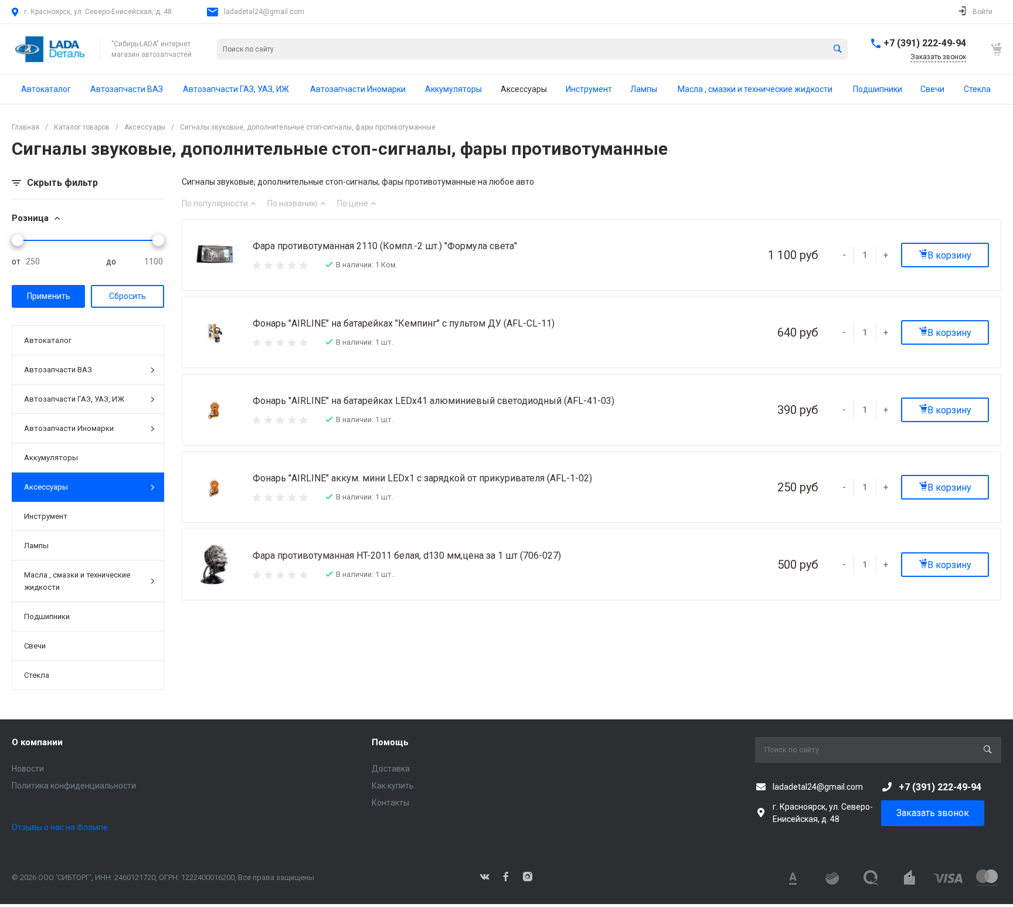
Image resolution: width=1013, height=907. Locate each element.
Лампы (36, 545)
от (16, 261)
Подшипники (47, 616)
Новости (28, 768)
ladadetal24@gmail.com (264, 12)
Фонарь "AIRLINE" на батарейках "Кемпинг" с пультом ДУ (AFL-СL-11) (404, 323)
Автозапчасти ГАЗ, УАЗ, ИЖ (74, 399)
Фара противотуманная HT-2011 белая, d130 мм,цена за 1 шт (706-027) (407, 555)
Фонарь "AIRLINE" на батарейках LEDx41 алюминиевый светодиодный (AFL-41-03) (433, 400)
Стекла (36, 675)
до (111, 261)
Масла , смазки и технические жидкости (77, 581)
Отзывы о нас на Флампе (60, 827)
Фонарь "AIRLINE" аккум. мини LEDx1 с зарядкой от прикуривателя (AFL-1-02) (422, 478)
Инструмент (45, 516)
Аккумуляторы (51, 457)
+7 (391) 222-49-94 (924, 43)
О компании (37, 742)
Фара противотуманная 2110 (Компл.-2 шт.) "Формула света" (385, 246)
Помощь (390, 742)
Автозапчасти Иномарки (69, 428)
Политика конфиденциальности (74, 785)
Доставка (391, 768)
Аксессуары (46, 487)
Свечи (35, 645)
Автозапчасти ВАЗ (58, 369)
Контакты (390, 802)
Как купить (393, 785)
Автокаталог (48, 340)
